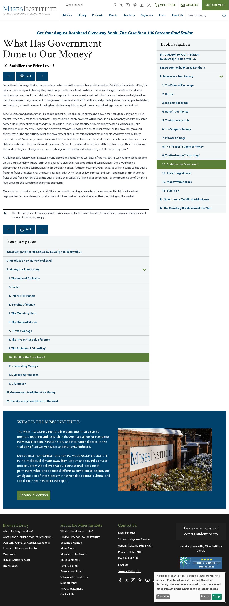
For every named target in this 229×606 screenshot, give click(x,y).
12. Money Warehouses (23, 375)
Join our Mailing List (129, 571)
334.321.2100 (134, 552)
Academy (129, 15)
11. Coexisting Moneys (23, 366)
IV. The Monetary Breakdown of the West (32, 401)
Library (82, 15)
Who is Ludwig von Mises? (18, 531)
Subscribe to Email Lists (74, 577)
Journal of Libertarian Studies (20, 548)
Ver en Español (74, 5)
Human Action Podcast (16, 560)
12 (82, 99)
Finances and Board (71, 571)
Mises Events (67, 548)
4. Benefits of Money (22, 304)
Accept (217, 596)
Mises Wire (9, 554)
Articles (67, 15)
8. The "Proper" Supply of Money (29, 339)
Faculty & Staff (69, 565)
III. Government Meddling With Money (30, 392)
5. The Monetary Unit (22, 313)
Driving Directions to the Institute (80, 537)
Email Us (123, 565)
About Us (177, 15)
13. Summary (17, 383)
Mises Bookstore (70, 560)
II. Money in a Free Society (23, 269)
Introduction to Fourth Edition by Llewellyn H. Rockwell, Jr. (44, 252)
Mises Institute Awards (73, 554)
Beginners (147, 15)
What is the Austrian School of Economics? (27, 537)
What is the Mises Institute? (76, 531)
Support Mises (215, 5)
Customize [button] (163, 596)
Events (113, 15)
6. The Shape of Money (23, 322)
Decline (205, 596)
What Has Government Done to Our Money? (52, 50)
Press (162, 15)
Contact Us (67, 594)
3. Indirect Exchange (22, 296)
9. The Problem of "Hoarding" (27, 348)
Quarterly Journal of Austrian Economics (26, 542)
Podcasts (97, 15)
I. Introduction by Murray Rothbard (29, 260)
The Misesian (10, 565)
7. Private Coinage (20, 331)
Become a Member (33, 495)
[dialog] (189, 587)
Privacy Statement (71, 588)
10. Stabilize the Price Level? (27, 357)
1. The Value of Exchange (24, 278)
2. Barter (14, 287)
